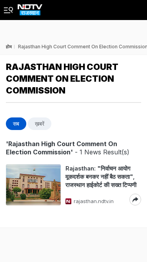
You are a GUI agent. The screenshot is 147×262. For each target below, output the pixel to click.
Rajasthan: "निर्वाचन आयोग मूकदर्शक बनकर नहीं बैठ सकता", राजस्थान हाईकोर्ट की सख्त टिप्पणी (100, 177)
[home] (30, 7)
